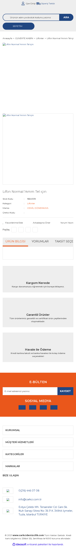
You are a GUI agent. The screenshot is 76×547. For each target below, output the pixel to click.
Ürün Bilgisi (15, 241)
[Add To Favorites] (13, 222)
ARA (66, 17)
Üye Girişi (31, 3)
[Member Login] (23, 3)
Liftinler (31, 203)
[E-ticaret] (37, 544)
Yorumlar (40, 241)
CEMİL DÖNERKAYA (37, 208)
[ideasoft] (19, 544)
